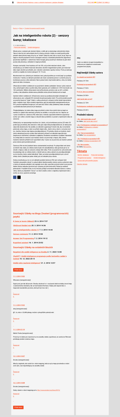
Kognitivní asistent (20, 243)
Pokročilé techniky (20, 47)
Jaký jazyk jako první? (84, 99)
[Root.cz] (13, 2)
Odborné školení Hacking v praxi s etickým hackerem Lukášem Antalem (40, 2)
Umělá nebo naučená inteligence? (27, 263)
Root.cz (15, 28)
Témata (82, 151)
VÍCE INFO (91, 2)
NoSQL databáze (83, 155)
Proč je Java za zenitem (85, 92)
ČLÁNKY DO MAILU (103, 2)
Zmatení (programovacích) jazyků (34, 28)
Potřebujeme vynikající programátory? (90, 106)
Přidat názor (18, 270)
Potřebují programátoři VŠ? (86, 84)
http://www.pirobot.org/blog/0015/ (48, 390)
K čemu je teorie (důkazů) (23, 221)
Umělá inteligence (33, 47)
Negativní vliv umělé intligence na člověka (30, 252)
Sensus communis (20, 234)
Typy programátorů (89, 135)
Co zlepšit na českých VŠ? (86, 77)
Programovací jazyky (84, 158)
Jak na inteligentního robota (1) (26, 230)
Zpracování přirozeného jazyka (88, 161)
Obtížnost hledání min (22, 226)
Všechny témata (82, 164)
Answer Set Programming (23, 238)
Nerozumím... (87, 147)
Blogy (21, 28)
